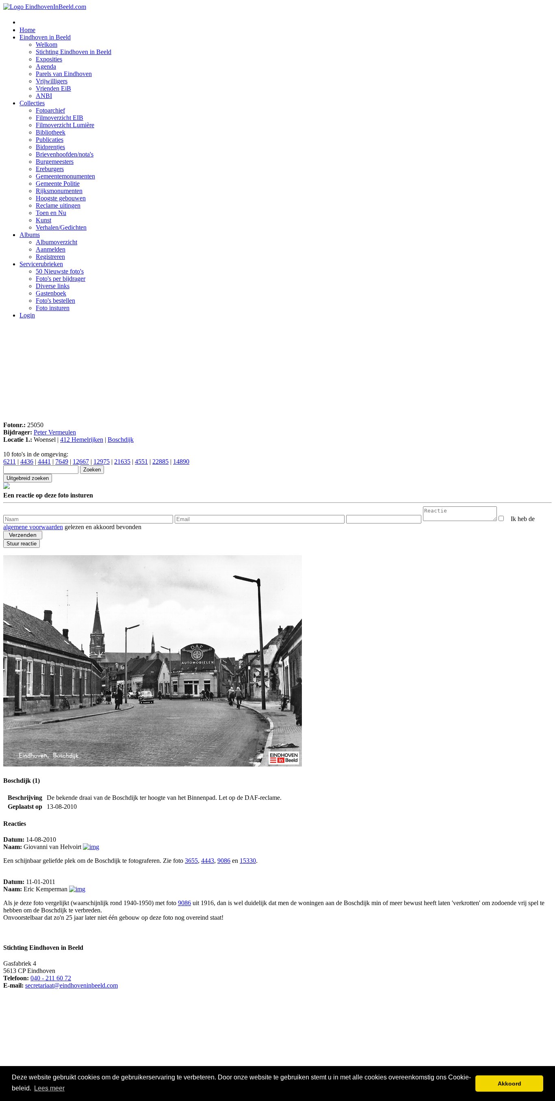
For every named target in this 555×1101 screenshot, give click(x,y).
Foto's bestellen (55, 300)
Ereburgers (50, 168)
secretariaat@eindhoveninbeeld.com (71, 985)
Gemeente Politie (58, 183)
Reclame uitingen (58, 205)
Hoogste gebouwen (61, 198)
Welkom (46, 44)
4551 (141, 461)
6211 (9, 461)
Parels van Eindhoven (64, 73)
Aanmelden (50, 249)
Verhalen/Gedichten (61, 227)
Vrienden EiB (53, 88)
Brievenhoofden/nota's (64, 154)
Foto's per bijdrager (60, 278)
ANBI (44, 95)
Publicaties (49, 139)
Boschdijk (121, 439)
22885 (160, 461)
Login (27, 315)
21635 (122, 461)
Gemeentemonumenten (65, 176)
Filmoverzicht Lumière (65, 125)
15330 (248, 860)
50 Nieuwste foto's (60, 271)
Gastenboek (51, 293)
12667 (81, 461)
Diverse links (52, 285)
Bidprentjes (50, 146)
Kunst (43, 220)
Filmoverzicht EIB (59, 117)
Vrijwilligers (51, 81)
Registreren (50, 256)
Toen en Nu (51, 212)
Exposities (49, 59)
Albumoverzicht (56, 242)
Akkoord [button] (509, 1083)
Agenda (46, 66)
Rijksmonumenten (59, 190)
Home (27, 29)
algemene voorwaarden (33, 526)
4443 (207, 860)
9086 (223, 860)
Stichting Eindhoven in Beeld (73, 51)
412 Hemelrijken (81, 439)
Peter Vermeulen (55, 432)
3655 (191, 860)
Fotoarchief (50, 110)
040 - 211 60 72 (50, 978)
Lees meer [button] (49, 1088)
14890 (181, 461)
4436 (26, 461)
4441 (44, 461)
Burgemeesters (55, 161)
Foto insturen (52, 307)
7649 (61, 461)
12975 (101, 461)
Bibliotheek (50, 132)
